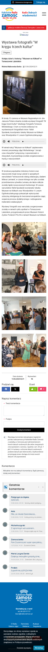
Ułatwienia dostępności (23, 2)
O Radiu (14, 624)
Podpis (8, 419)
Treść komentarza (12, 403)
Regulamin (37, 626)
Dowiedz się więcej (24, 648)
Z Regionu (6, 53)
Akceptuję (39, 648)
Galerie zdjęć (13, 626)
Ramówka (25, 624)
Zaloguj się (40, 2)
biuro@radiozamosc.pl (24, 614)
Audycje (36, 624)
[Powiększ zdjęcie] (24, 239)
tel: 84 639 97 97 (24, 611)
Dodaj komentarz (24, 430)
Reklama (26, 626)
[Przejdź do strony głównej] (19, 14)
